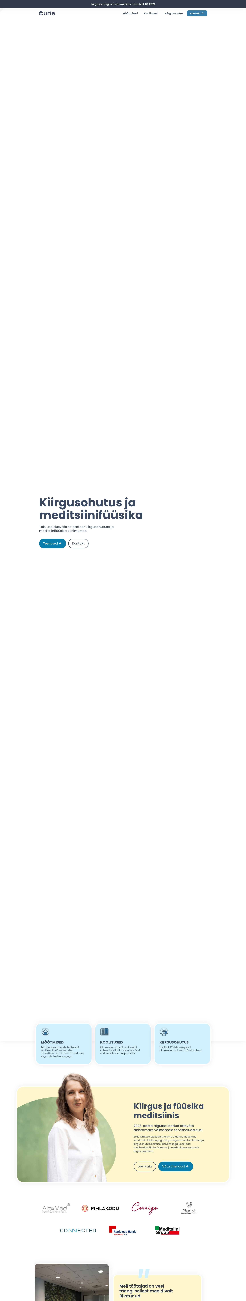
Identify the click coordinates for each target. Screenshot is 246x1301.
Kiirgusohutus (174, 13)
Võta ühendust (173, 1166)
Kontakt (195, 13)
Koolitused (151, 13)
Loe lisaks (145, 1166)
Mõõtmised (130, 13)
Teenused (50, 543)
